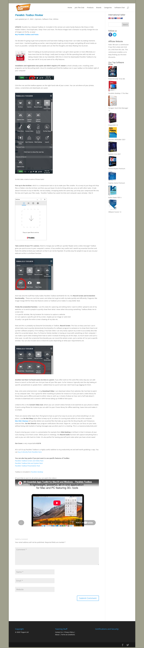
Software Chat (119, 8)
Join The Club (79, 8)
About (57, 635)
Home (70, 8)
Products (90, 8)
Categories (108, 8)
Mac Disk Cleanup (21, 421)
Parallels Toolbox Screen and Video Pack (29, 461)
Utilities (55, 19)
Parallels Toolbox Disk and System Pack (29, 463)
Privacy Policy (69, 632)
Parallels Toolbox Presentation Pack (27, 466)
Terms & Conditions (68, 635)
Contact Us (59, 632)
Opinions (38, 19)
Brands (98, 8)
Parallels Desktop (37, 472)
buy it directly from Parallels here (30, 452)
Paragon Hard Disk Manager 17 (118, 109)
